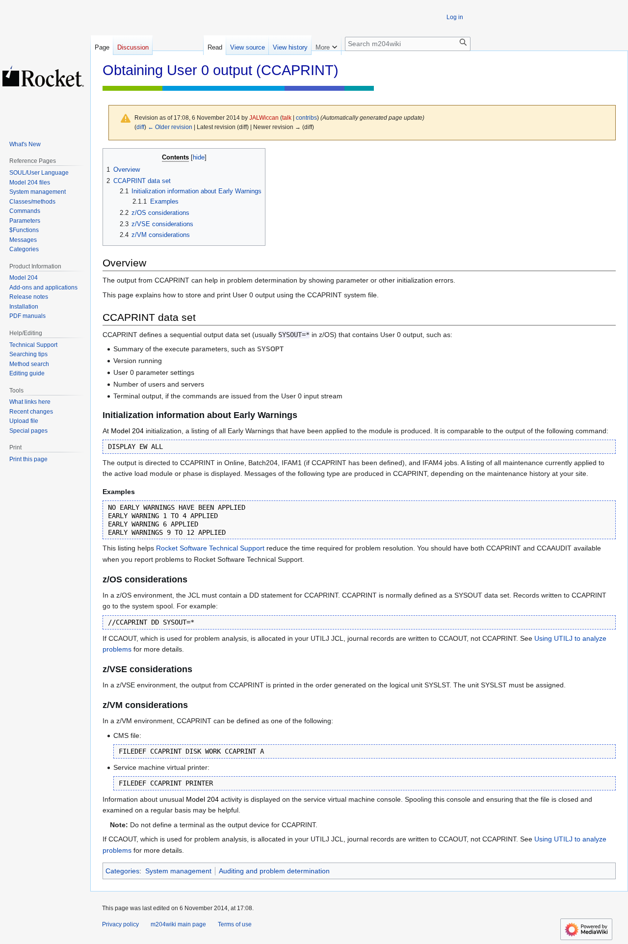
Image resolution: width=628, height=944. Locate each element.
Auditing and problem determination (274, 871)
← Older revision (170, 127)
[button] (326, 45)
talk (286, 117)
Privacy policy (120, 924)
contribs (306, 117)
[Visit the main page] (43, 76)
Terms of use (235, 924)
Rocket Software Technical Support (210, 548)
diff (140, 127)
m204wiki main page (178, 924)
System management (178, 871)
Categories (122, 871)
